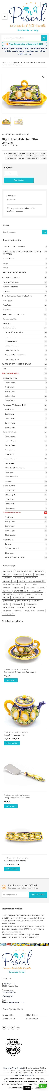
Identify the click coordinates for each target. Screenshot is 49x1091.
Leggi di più (36, 1088)
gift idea (22, 581)
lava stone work (8, 594)
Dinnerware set (10, 383)
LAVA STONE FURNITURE (13, 314)
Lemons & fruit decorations (14, 332)
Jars (4, 369)
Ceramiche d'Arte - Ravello (13, 1068)
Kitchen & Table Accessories (14, 468)
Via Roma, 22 (9, 984)
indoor (27, 584)
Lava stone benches (10, 319)
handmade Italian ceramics (12, 584)
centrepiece (17, 575)
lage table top (18, 588)
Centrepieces (7, 301)
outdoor (6, 598)
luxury (29, 594)
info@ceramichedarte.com (14, 1002)
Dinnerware (9, 472)
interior (35, 584)
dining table (18, 578)
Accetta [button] (27, 1088)
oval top (31, 598)
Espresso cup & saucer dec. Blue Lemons (20, 672)
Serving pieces (10, 392)
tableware (18, 611)
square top (7, 611)
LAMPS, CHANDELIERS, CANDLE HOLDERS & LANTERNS (21, 252)
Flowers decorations (12, 346)
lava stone (6, 591)
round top (21, 607)
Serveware (8, 481)
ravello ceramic (17, 604)
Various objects (10, 396)
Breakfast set (24, 134)
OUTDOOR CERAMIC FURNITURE (16, 364)
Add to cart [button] (10, 680)
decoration (7, 578)
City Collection (8, 540)
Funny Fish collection (10, 432)
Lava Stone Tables (9, 328)
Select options (11, 743)
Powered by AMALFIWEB (24, 1075)
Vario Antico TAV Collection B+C (14, 405)
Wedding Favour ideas (11, 282)
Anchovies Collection (10, 459)
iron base (6, 588)
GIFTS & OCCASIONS (11, 277)
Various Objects (10, 441)
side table (31, 607)
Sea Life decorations (12, 359)
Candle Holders (8, 259)
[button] (43, 77)
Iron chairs (6, 323)
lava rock (41, 588)
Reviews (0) (12, 199)
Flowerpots (7, 310)
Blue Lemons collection (32, 62)
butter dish (18, 156)
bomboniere (39, 571)
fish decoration (31, 578)
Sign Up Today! (38, 894)
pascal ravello (11, 158)
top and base (29, 611)
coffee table (40, 575)
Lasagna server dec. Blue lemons (17, 798)
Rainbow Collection (10, 378)
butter (10, 156)
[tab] (24, 195)
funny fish (6, 581)
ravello (21, 158)
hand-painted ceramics (36, 581)
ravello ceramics (32, 158)
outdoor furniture (18, 598)
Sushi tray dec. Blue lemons (15, 860)
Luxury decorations (11, 337)
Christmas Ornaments (10, 287)
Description (11, 195)
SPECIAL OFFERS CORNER (13, 246)
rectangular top (8, 607)
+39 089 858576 (9, 992)
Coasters (6, 291)
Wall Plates (7, 305)
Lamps (5, 263)
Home (4, 62)
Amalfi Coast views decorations (15, 355)
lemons (20, 594)
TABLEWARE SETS (15, 62)
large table (30, 588)
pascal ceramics (40, 156)
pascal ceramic (8, 601)
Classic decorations (11, 341)
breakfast (42, 153)
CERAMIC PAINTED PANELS (14, 272)
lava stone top (37, 591)
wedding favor (8, 614)
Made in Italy (39, 594)
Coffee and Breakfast (12, 549)
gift (15, 581)
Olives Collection (9, 486)
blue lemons (12, 153)
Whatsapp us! (7, 996)
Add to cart (19, 180)
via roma (43, 158)
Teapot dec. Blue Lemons (14, 735)
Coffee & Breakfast (11, 477)
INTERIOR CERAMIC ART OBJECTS (17, 296)
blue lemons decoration (28, 153)
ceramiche (28, 156)
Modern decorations (12, 350)
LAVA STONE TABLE (21, 591)
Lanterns (6, 268)
